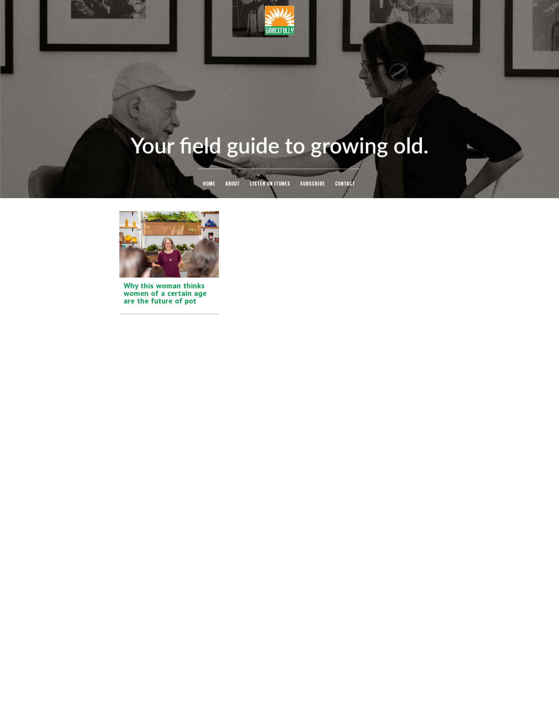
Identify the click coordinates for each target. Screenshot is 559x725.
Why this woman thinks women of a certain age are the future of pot (165, 293)
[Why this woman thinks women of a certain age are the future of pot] (169, 244)
